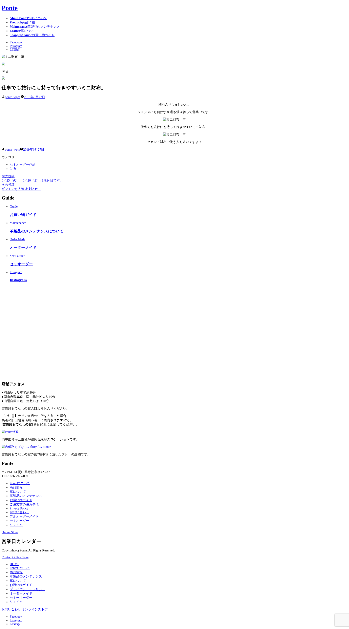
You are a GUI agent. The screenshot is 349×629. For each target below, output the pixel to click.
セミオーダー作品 (23, 164)
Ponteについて (20, 483)
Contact (7, 557)
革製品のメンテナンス (26, 496)
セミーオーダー (21, 597)
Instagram (16, 46)
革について (18, 491)
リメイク (16, 525)
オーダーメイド (21, 593)
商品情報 (16, 487)
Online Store (10, 532)
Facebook (16, 42)
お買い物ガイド (21, 500)
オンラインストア (35, 609)
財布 (13, 168)
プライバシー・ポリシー (27, 589)
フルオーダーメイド (24, 516)
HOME (14, 564)
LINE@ (15, 49)
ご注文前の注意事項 (24, 504)
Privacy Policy (19, 508)
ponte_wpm (12, 97)
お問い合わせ (19, 512)
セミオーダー (19, 520)
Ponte (10, 8)
